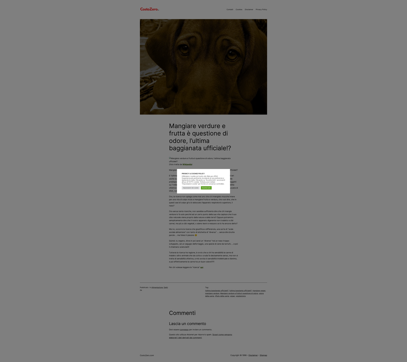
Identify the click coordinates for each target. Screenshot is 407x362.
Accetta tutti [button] (206, 188)
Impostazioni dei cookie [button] (191, 188)
